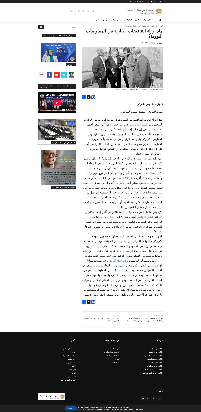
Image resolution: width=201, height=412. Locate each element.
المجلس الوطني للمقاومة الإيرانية (63, 143)
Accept (71, 408)
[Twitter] (159, 399)
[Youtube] (148, 1)
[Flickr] (143, 399)
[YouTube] (153, 399)
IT (79, 11)
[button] (160, 19)
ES (71, 11)
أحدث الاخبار (159, 26)
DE (83, 11)
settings (81, 409)
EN (93, 11)
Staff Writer (146, 43)
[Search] (41, 27)
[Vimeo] (151, 1)
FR (88, 11)
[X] (154, 1)
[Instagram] (157, 1)
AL (75, 11)
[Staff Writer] (153, 43)
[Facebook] (160, 1)
